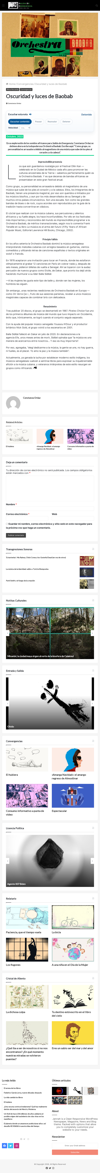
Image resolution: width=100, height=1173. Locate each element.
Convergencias (25, 84)
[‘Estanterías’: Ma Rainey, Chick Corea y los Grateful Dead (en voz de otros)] (87, 561)
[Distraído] (75, 1091)
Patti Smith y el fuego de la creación (20, 580)
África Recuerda (12, 89)
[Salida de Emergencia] (20, 5)
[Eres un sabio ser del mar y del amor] (73, 1033)
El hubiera (10, 446)
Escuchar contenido (19, 121)
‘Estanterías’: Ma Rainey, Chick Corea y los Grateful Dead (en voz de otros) (36, 557)
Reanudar (52, 121)
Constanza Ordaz (14, 103)
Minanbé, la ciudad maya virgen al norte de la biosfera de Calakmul (40, 656)
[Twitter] (25, 1139)
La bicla (56, 932)
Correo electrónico (17, 514)
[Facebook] (21, 1139)
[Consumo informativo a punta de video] (80, 436)
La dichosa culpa (15, 1011)
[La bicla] (73, 917)
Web (54, 514)
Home (11, 84)
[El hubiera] (19, 436)
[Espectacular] (73, 796)
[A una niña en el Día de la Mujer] (73, 950)
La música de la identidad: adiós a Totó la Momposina (27, 569)
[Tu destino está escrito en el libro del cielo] (73, 997)
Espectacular (59, 810)
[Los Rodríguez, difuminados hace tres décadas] (59, 1100)
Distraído (12, 726)
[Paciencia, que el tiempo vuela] (27, 917)
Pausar (38, 121)
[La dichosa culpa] (27, 997)
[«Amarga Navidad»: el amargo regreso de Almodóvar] (50, 436)
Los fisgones (13, 964)
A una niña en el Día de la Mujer (70, 964)
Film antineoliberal (16, 883)
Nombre (11, 504)
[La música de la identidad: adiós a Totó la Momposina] (87, 572)
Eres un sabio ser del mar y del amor (72, 1048)
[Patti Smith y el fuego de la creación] (87, 584)
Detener (66, 121)
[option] (50, 633)
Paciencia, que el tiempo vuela (23, 932)
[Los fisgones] (27, 950)
